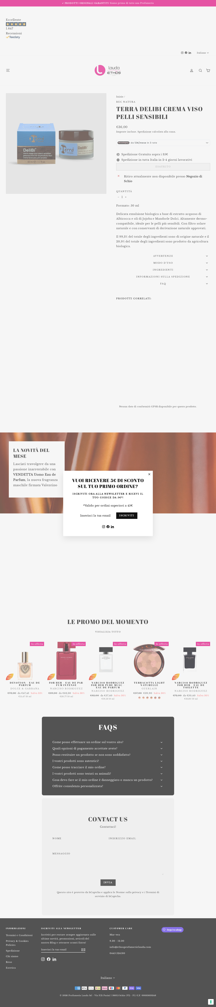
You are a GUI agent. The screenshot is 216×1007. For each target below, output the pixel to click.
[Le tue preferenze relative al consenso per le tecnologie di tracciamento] (211, 1002)
